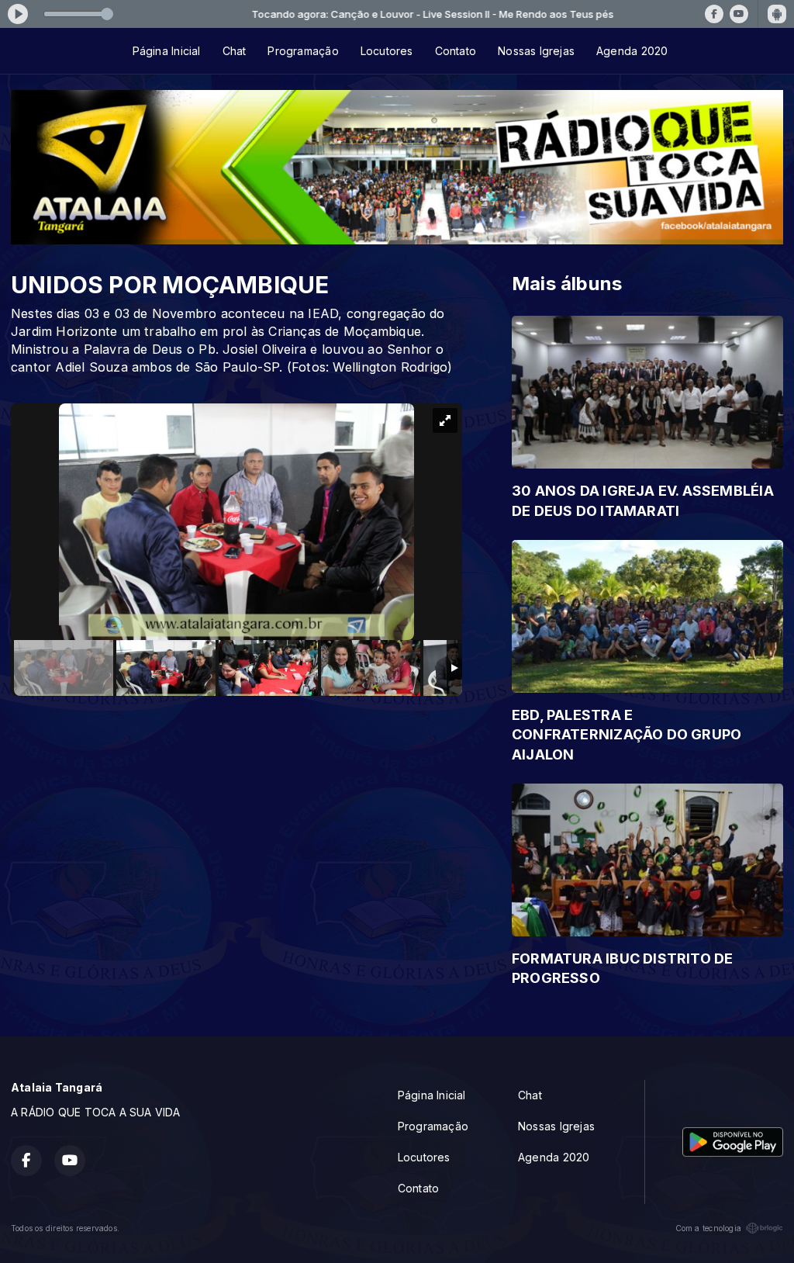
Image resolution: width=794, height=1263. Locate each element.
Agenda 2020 (632, 50)
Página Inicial (167, 50)
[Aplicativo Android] (777, 14)
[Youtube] (739, 14)
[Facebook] (714, 14)
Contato (455, 50)
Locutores (387, 50)
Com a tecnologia (708, 1228)
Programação (303, 50)
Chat (235, 50)
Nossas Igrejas (536, 50)
